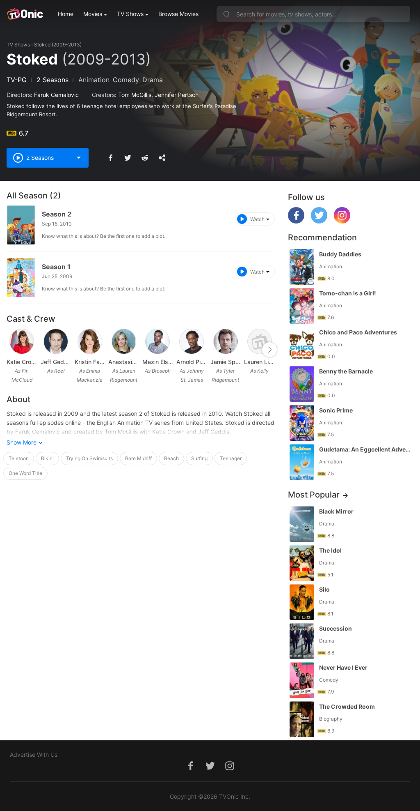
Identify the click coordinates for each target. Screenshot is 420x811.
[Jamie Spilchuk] (225, 341)
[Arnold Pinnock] (191, 341)
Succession (335, 628)
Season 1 (56, 267)
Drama (152, 80)
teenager (231, 458)
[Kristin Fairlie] (90, 341)
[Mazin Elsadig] (157, 341)
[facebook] (296, 221)
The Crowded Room (347, 706)
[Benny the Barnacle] (302, 384)
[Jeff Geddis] (55, 341)
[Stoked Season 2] (21, 224)
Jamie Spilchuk (225, 361)
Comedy (126, 80)
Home (65, 13)
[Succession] (302, 641)
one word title (25, 473)
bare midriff (138, 458)
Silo (324, 589)
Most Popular (314, 495)
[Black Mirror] (302, 524)
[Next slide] (269, 349)
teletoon (19, 458)
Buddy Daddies (340, 254)
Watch (257, 219)
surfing (199, 458)
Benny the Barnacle (346, 371)
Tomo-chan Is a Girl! (347, 293)
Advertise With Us (33, 754)
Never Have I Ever (343, 667)
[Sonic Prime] (302, 423)
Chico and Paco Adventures (358, 332)
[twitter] (319, 221)
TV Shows (130, 13)
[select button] (79, 158)
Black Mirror (336, 511)
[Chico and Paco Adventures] (302, 345)
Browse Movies (178, 13)
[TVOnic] (25, 14)
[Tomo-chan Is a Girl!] (302, 306)
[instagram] (342, 221)
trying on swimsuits (89, 458)
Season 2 (56, 214)
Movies (92, 13)
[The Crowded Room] (302, 719)
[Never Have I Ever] (302, 680)
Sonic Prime (336, 410)
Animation (94, 80)
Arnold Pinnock (191, 361)
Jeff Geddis (56, 361)
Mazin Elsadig (157, 361)
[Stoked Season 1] (21, 277)
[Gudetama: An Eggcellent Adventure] (302, 462)
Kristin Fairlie (90, 361)
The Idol (330, 550)
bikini (47, 458)
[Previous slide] (12, 349)
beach (171, 458)
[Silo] (302, 602)
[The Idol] (302, 563)
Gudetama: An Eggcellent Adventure (365, 449)
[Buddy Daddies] (302, 267)
